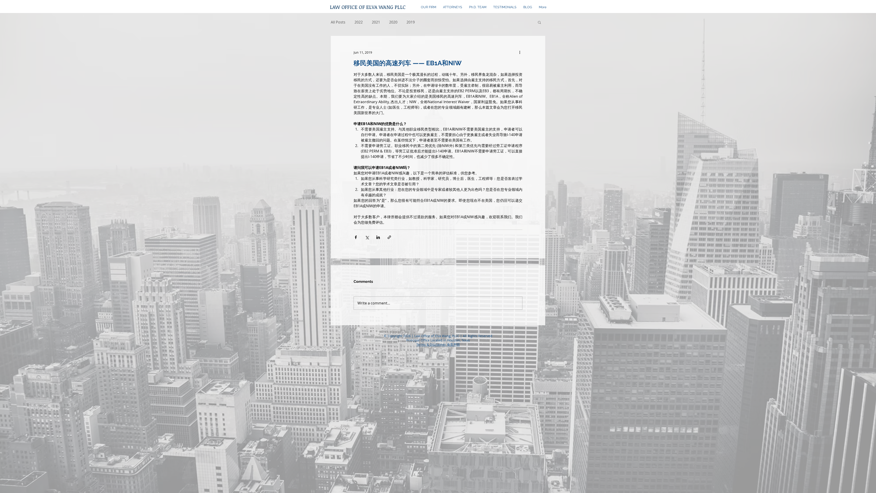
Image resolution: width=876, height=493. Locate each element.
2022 (359, 22)
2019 (411, 22)
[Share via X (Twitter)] (367, 237)
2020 (393, 22)
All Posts (338, 22)
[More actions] (519, 52)
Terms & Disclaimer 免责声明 (438, 344)
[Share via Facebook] (356, 237)
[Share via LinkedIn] (378, 237)
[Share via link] (389, 237)
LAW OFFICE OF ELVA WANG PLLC (368, 6)
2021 (376, 22)
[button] (539, 22)
